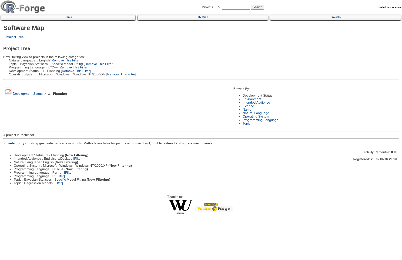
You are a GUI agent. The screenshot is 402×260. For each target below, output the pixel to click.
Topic (246, 123)
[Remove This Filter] (65, 60)
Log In (381, 7)
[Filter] (78, 158)
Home (68, 17)
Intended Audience (256, 102)
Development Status (28, 93)
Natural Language (256, 113)
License (248, 106)
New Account (394, 7)
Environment (252, 99)
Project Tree (15, 37)
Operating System (256, 116)
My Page (203, 17)
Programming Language (260, 120)
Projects (336, 17)
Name (247, 109)
